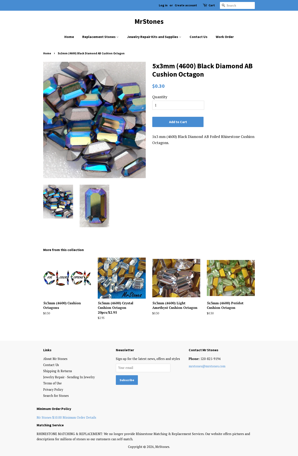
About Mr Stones (55, 359)
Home (69, 36)
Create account (186, 5)
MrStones (149, 21)
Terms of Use (52, 383)
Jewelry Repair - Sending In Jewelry (69, 377)
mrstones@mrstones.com (207, 366)
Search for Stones (56, 396)
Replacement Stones (99, 36)
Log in (163, 5)
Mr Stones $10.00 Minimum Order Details (66, 417)
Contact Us (198, 36)
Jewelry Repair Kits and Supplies (153, 36)
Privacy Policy (53, 389)
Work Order (225, 36)
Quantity (159, 96)
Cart (212, 5)
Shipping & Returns (57, 371)
